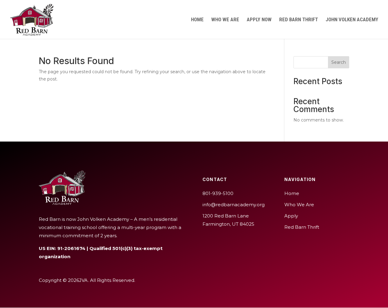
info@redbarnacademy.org (233, 204)
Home (197, 19)
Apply (291, 216)
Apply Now (259, 19)
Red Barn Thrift (298, 19)
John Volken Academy (352, 19)
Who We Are (225, 19)
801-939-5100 (217, 193)
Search (338, 62)
